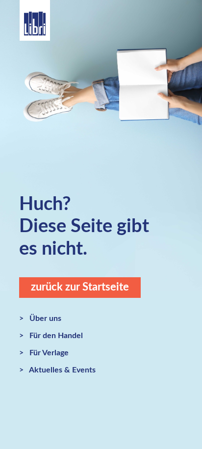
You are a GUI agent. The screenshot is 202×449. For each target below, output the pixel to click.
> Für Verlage (44, 353)
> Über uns (40, 318)
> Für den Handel (51, 336)
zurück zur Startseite (80, 287)
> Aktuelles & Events (57, 370)
